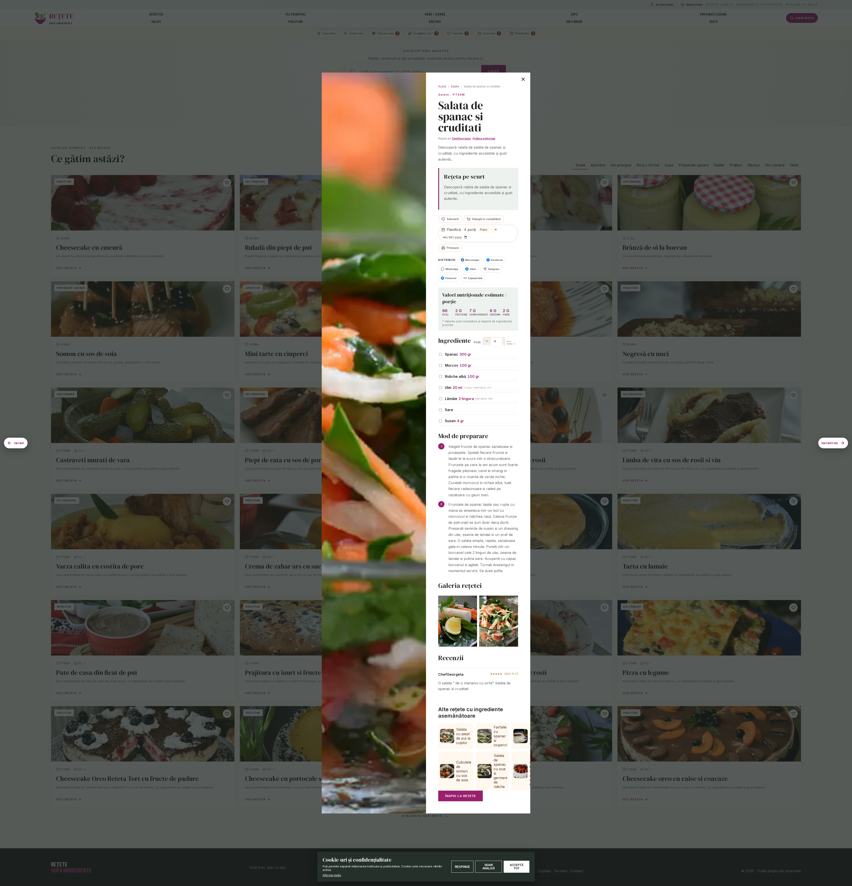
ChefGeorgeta (461, 138)
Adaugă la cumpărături (486, 219)
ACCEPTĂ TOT (516, 866)
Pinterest (449, 278)
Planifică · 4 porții (461, 229)
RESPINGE (462, 866)
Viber (471, 269)
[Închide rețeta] (523, 79)
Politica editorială (484, 138)
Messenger (470, 260)
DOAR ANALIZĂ (488, 866)
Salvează (453, 219)
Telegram (493, 269)
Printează (453, 248)
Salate (455, 86)
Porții (494, 342)
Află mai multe (332, 875)
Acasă (442, 86)
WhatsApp (451, 269)
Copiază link (475, 278)
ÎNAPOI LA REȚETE (460, 796)
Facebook (495, 260)
